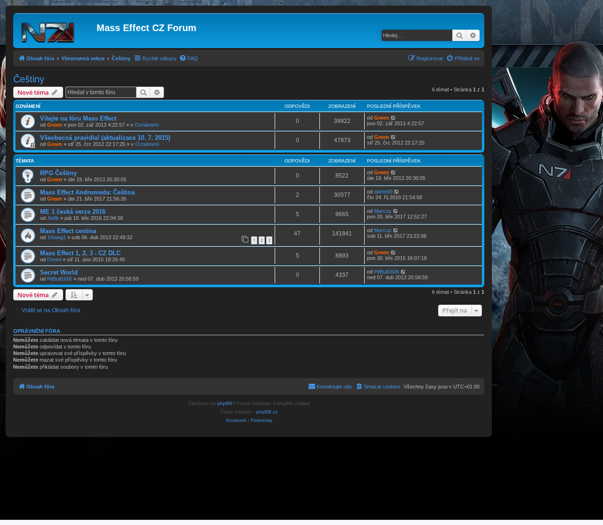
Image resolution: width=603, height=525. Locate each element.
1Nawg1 (56, 237)
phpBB (224, 403)
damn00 (383, 191)
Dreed (54, 259)
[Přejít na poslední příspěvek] (394, 118)
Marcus (382, 211)
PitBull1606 (59, 279)
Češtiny (28, 79)
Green (54, 125)
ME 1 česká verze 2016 (73, 211)
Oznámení (147, 125)
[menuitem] (188, 58)
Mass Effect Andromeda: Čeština (87, 192)
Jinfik (53, 218)
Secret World (59, 272)
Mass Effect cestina (68, 230)
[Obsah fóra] (56, 31)
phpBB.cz (266, 411)
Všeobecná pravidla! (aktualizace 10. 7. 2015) (105, 137)
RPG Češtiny (58, 173)
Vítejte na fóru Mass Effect (78, 118)
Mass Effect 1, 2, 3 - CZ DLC (80, 253)
